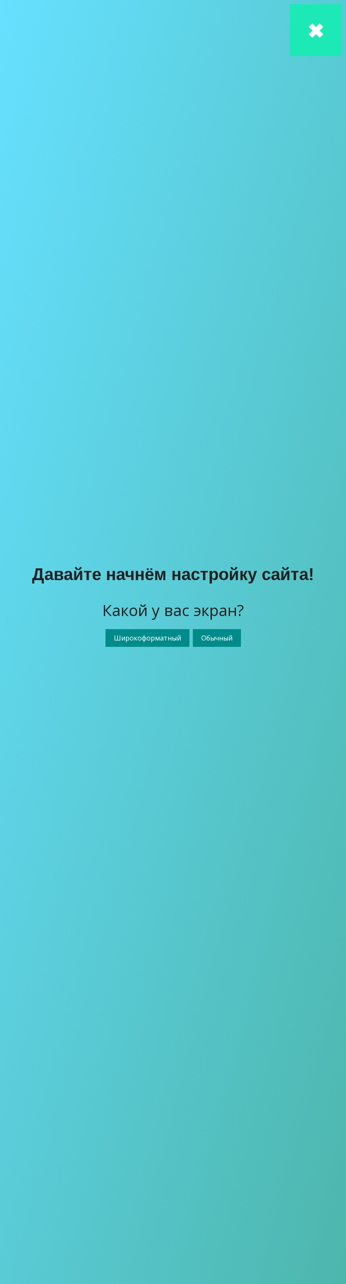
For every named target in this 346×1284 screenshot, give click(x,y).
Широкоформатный (147, 638)
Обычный (216, 638)
